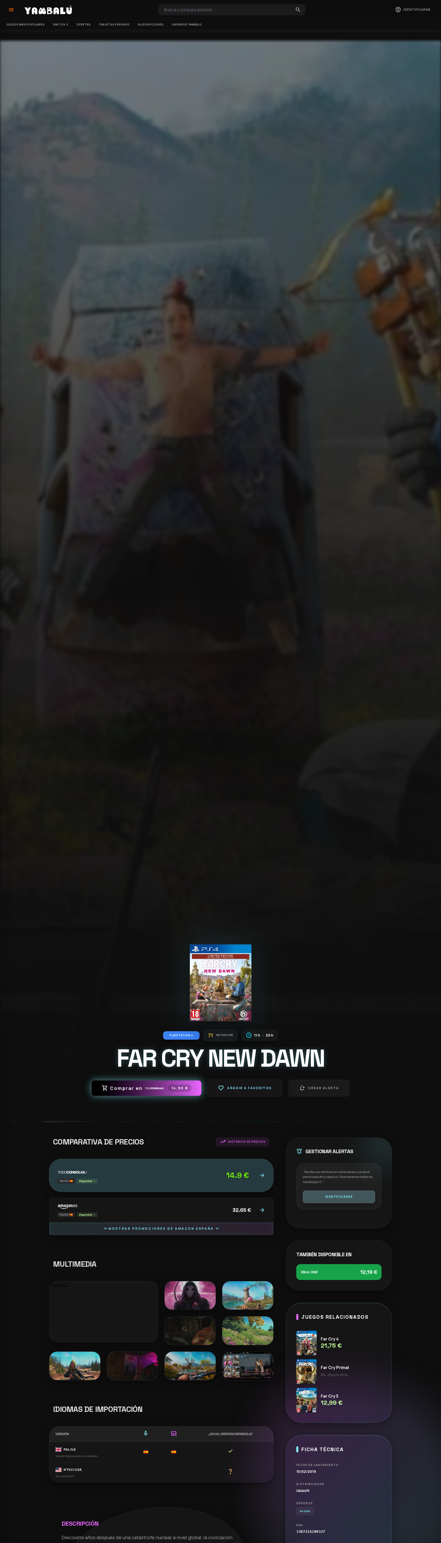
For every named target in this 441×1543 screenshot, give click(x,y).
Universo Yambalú (187, 24)
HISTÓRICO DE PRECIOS (242, 1142)
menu (11, 9)
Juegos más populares (25, 24)
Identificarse (339, 1196)
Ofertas (84, 24)
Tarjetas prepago (114, 24)
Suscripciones (151, 24)
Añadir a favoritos (245, 1088)
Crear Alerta (319, 1088)
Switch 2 (60, 24)
